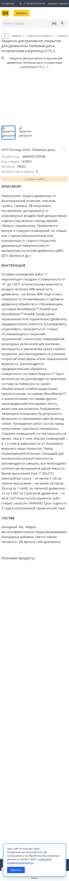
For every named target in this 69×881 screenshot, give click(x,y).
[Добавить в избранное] (63, 149)
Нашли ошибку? (36, 179)
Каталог (21, 13)
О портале (7, 3)
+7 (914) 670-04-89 (34, 3)
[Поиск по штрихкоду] (54, 23)
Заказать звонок (58, 3)
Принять (16, 870)
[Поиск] (62, 23)
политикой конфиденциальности (29, 861)
